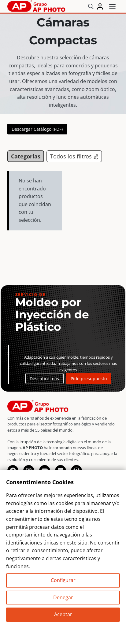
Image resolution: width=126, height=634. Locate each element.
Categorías (25, 156)
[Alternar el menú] (112, 6)
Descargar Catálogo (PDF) (37, 129)
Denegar (63, 597)
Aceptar (63, 614)
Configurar (63, 580)
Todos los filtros (71, 156)
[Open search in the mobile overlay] (91, 6)
